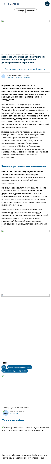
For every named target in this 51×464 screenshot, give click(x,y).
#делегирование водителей (19, 367)
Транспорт (20, 10)
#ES (3, 367)
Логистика (31, 10)
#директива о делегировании (14, 371)
